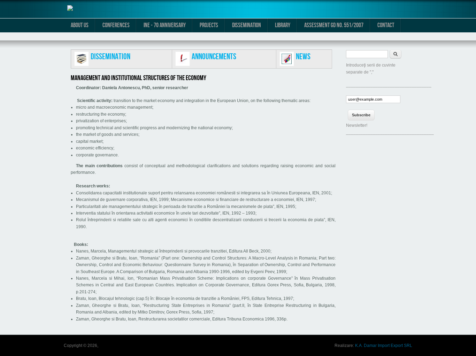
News (303, 57)
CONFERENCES (116, 25)
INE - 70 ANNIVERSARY (165, 25)
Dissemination (246, 25)
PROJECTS (209, 25)
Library (282, 25)
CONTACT (385, 25)
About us (80, 25)
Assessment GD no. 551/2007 (333, 25)
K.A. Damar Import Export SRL (383, 345)
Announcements (214, 57)
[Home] (70, 9)
